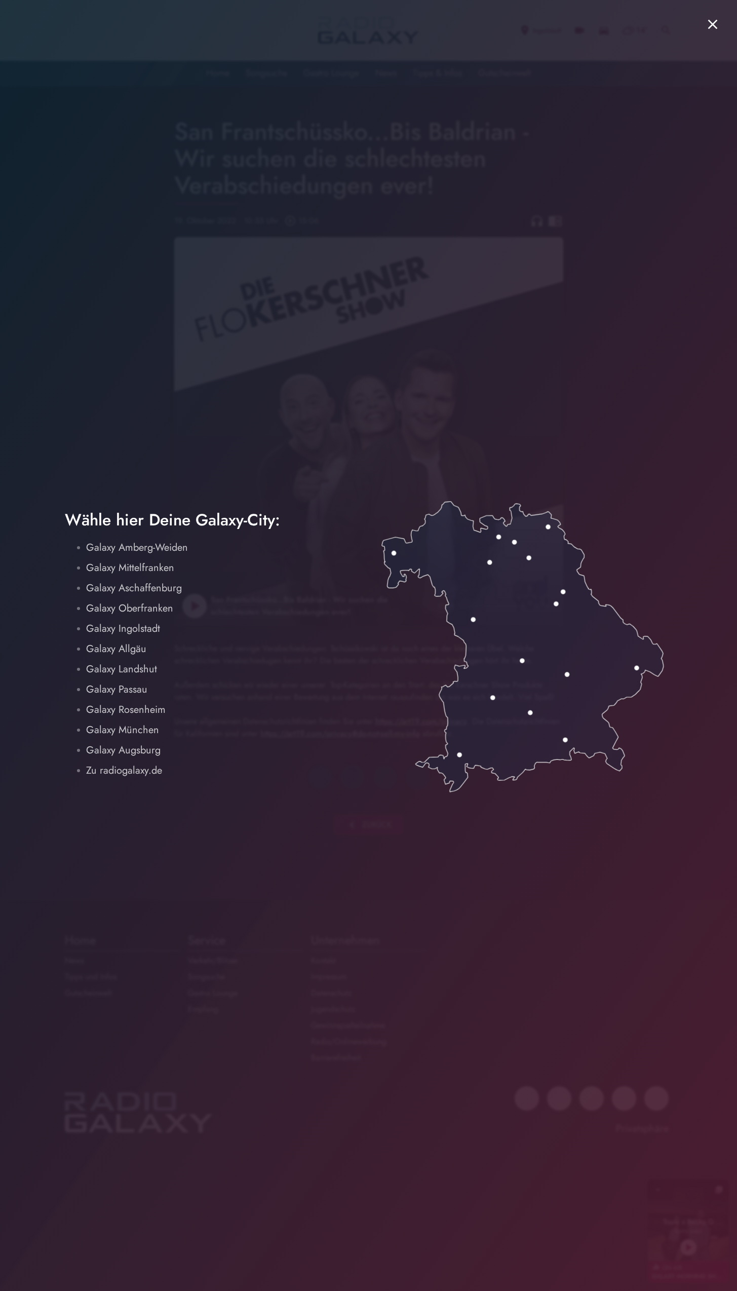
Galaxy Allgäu (116, 648)
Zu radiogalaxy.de (124, 770)
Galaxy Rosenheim (126, 709)
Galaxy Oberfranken (129, 608)
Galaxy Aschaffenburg (134, 588)
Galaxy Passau (116, 689)
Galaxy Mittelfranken (130, 567)
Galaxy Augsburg (123, 750)
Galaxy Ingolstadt (123, 628)
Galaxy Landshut (121, 669)
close (713, 24)
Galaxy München (122, 730)
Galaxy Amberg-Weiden (137, 547)
